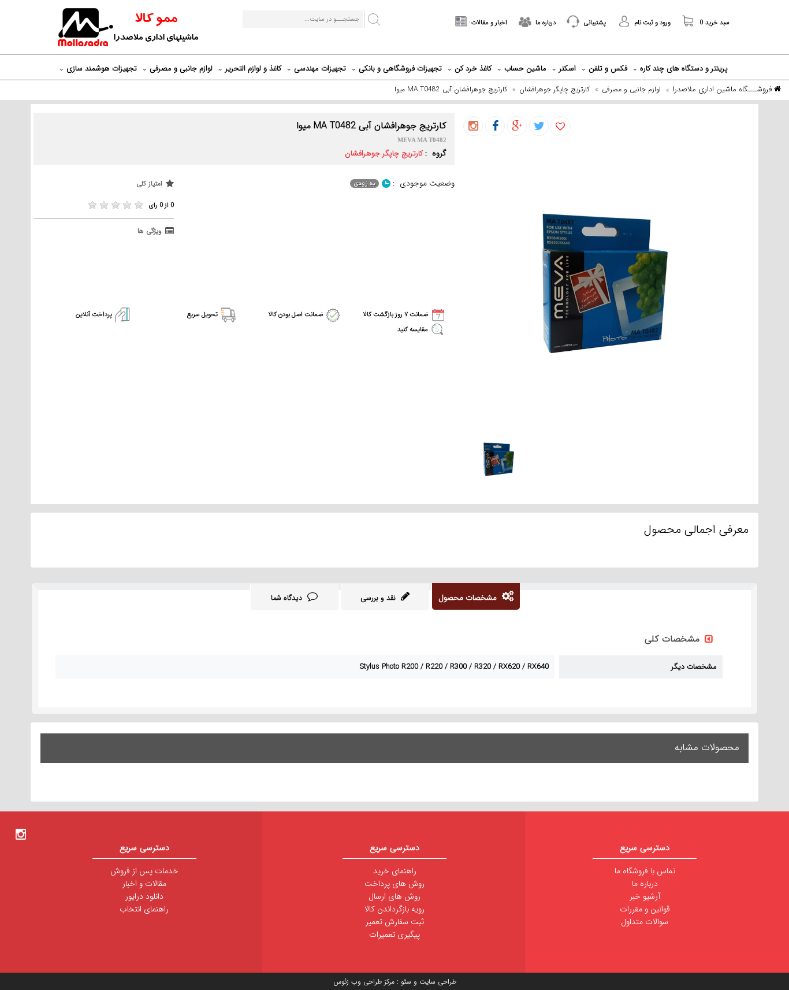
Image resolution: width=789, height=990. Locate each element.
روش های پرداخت (394, 883)
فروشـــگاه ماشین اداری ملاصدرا (723, 89)
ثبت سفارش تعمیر (395, 921)
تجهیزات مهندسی (320, 68)
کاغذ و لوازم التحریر (253, 68)
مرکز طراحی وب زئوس (363, 981)
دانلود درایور (144, 896)
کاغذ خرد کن (473, 68)
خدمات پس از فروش (144, 871)
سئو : (402, 981)
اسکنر (567, 68)
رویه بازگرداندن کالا (394, 909)
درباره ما (645, 883)
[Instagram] (21, 834)
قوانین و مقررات (645, 909)
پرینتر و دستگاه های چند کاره (684, 68)
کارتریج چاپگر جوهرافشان (554, 89)
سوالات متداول (644, 921)
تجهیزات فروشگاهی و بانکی (400, 68)
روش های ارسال (394, 896)
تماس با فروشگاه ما (645, 871)
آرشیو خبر (645, 896)
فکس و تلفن (608, 68)
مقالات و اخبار (144, 883)
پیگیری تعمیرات (394, 934)
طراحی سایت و (433, 981)
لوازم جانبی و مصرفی (181, 68)
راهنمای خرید (394, 871)
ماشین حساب (525, 68)
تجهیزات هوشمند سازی (101, 68)
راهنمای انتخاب (144, 909)
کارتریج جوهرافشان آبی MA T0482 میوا (450, 89)
